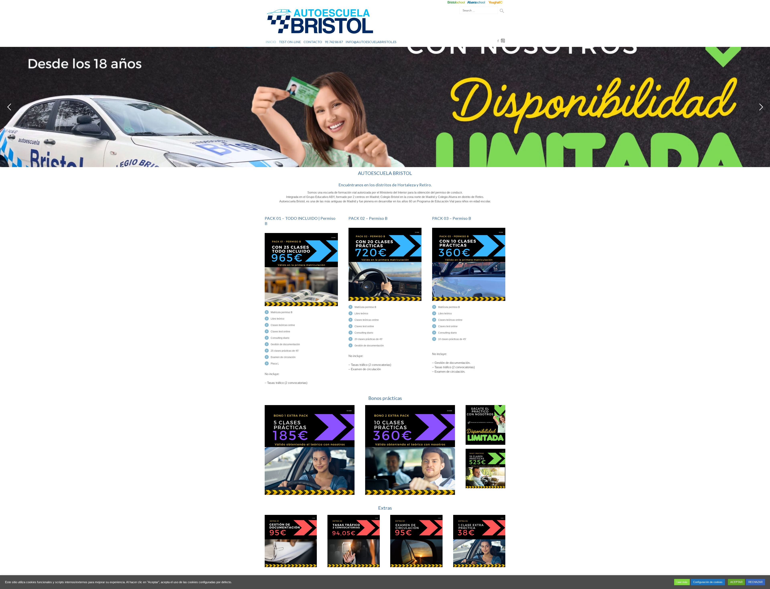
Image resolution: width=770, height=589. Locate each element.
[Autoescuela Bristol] (320, 22)
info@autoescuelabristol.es (371, 42)
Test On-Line (290, 42)
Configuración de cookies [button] (707, 582)
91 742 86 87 (334, 42)
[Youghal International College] (495, 2)
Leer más (682, 582)
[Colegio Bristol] (456, 2)
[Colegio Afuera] (475, 2)
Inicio (271, 42)
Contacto (313, 42)
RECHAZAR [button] (755, 582)
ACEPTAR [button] (736, 582)
